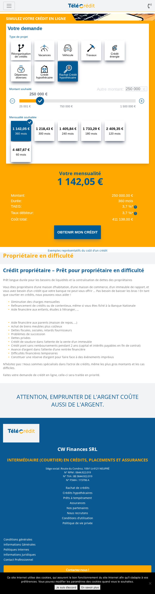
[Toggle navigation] (9, 6)
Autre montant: (110, 89)
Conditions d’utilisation (77, 518)
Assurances (77, 503)
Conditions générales (18, 539)
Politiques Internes (16, 549)
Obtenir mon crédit (77, 232)
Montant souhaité (20, 89)
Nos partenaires (77, 508)
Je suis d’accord (66, 587)
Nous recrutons (77, 513)
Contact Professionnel (18, 560)
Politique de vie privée (78, 523)
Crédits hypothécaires (77, 493)
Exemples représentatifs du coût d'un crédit (77, 250)
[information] (135, 207)
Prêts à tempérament (77, 498)
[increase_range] (141, 101)
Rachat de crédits (77, 488)
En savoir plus (90, 587)
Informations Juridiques (20, 554)
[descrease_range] (12, 101)
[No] (150, 583)
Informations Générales (20, 544)
